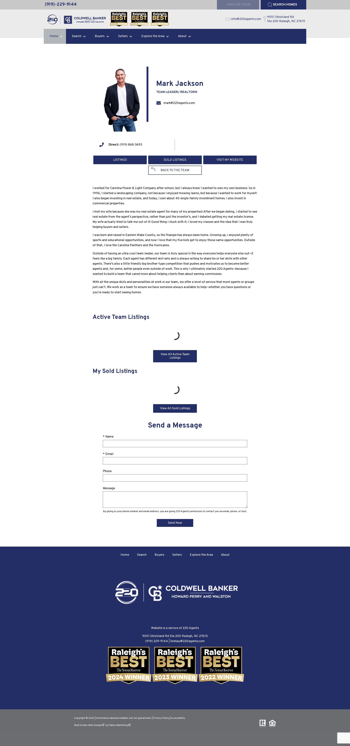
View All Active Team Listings (175, 356)
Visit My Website (230, 160)
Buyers (159, 555)
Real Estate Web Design (88, 725)
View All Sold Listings (175, 408)
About (225, 555)
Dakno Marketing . (120, 725)
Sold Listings (175, 160)
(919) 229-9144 (156, 641)
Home (124, 555)
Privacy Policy (161, 718)
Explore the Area (201, 555)
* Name (108, 437)
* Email (108, 454)
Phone (107, 471)
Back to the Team (175, 170)
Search (142, 555)
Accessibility (177, 718)
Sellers (177, 555)
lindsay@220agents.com (187, 641)
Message (109, 488)
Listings (120, 160)
